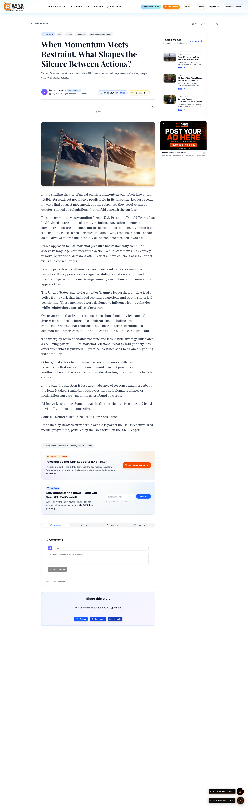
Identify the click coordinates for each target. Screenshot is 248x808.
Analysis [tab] (114, 525)
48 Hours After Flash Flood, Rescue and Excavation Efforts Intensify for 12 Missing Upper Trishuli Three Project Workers (190, 83)
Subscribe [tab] (142, 525)
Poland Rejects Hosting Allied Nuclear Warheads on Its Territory (189, 59)
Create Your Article (151, 7)
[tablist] (98, 525)
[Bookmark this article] (210, 24)
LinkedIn (117, 619)
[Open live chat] (240, 800)
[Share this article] (216, 24)
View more (194, 41)
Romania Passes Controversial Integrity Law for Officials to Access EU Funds (189, 103)
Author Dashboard (232, 7)
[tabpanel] (98, 560)
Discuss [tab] (57, 525)
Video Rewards (171, 7)
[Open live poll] (240, 791)
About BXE (188, 7)
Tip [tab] (85, 525)
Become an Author (136, 465)
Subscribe (143, 496)
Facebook (99, 619)
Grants (201, 7)
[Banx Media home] (14, 7)
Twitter (83, 619)
